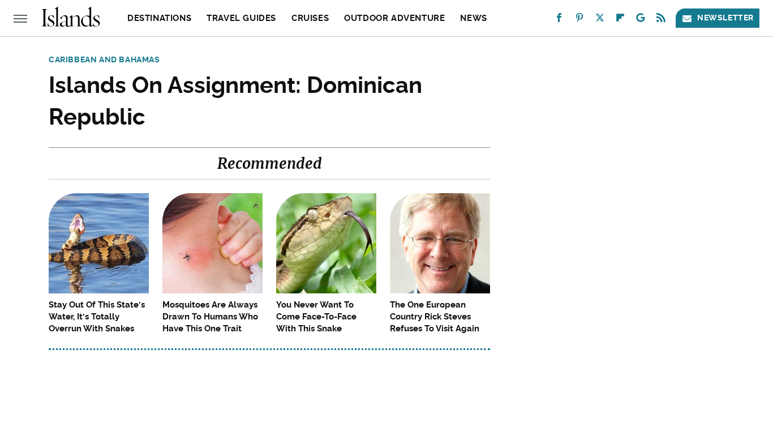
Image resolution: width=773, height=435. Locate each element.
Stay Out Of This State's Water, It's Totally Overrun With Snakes (97, 317)
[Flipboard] (620, 20)
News (473, 18)
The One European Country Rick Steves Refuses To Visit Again (434, 317)
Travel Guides (241, 18)
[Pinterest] (579, 20)
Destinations (159, 18)
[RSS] (661, 20)
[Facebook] (559, 20)
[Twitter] (599, 20)
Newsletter (725, 17)
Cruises (310, 18)
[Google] (640, 20)
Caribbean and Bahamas (104, 59)
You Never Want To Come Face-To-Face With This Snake (316, 317)
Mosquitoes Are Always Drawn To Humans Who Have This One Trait (210, 317)
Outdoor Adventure (394, 18)
